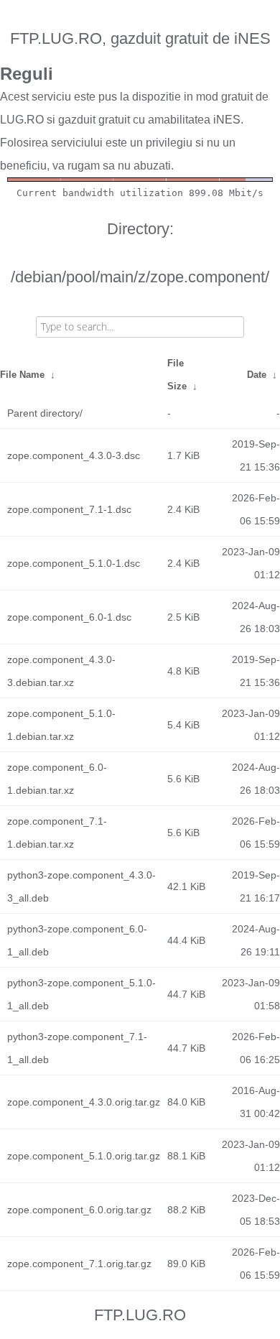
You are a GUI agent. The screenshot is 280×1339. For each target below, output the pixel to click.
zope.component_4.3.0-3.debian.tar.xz (61, 671)
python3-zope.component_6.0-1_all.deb (77, 940)
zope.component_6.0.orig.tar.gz (79, 1209)
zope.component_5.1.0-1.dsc (73, 563)
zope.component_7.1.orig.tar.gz (79, 1263)
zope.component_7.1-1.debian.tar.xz (57, 832)
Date (256, 374)
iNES (227, 119)
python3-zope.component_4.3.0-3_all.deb (81, 886)
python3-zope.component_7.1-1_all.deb (77, 1048)
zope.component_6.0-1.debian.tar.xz (57, 778)
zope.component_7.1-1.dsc (69, 509)
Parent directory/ (45, 413)
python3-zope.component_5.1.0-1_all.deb (81, 994)
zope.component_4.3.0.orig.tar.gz (83, 1102)
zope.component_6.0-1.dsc (69, 617)
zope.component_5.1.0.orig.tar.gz (83, 1156)
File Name (22, 374)
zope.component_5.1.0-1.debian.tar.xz (61, 725)
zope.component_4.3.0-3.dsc (73, 455)
